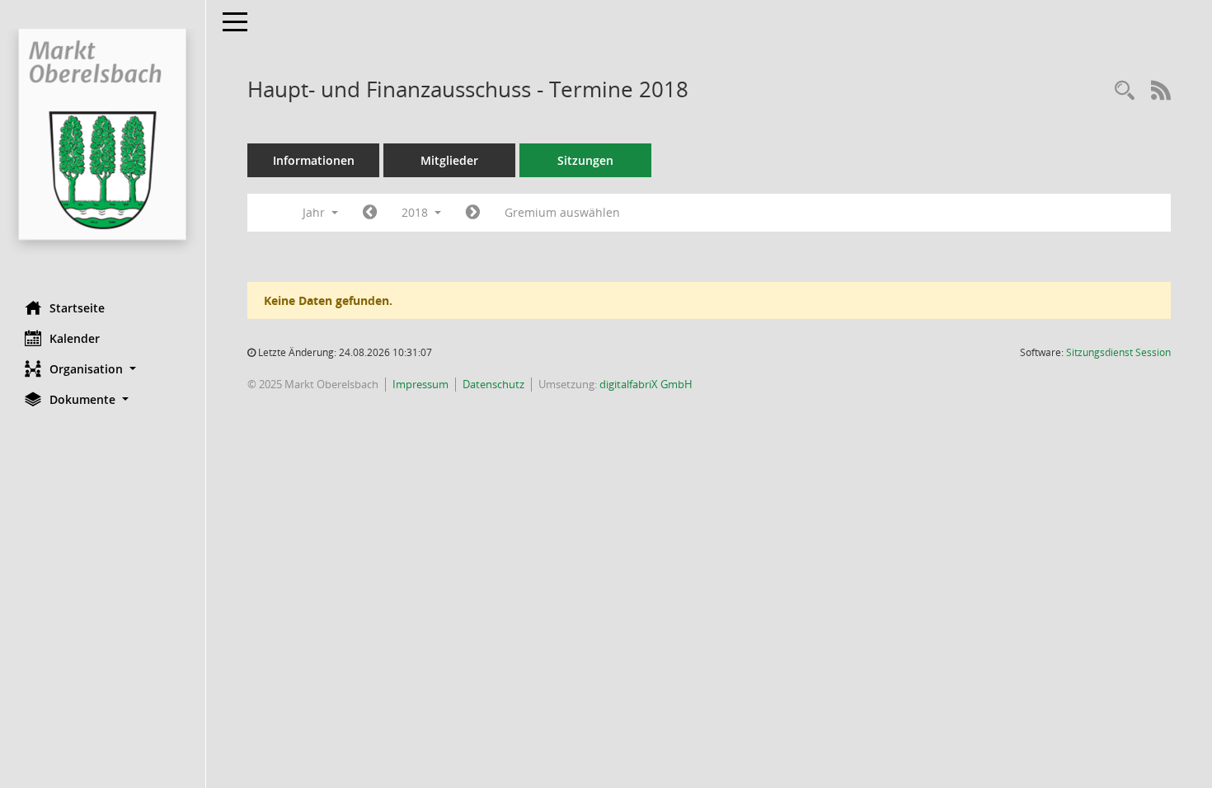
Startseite (77, 308)
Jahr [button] (315, 212)
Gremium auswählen (562, 212)
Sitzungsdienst (1118, 352)
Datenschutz (493, 384)
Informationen (314, 160)
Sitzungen (585, 160)
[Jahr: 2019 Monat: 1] (472, 212)
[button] (102, 369)
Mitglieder (449, 160)
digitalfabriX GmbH (646, 384)
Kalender (74, 338)
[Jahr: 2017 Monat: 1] (369, 212)
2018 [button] (416, 212)
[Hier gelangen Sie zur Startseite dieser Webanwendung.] (102, 144)
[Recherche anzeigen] (1124, 91)
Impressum (420, 384)
